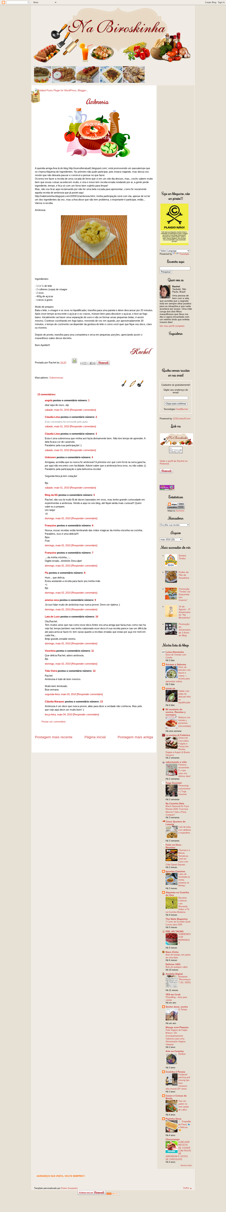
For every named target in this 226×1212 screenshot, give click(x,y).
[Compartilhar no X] (88, 363)
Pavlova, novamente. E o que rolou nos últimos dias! (184, 770)
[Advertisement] (176, 137)
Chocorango (173, 1139)
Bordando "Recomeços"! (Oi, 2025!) (184, 979)
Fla (46, 572)
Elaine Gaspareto (69, 1188)
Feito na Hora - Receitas (174, 846)
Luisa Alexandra (175, 652)
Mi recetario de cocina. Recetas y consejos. (176, 712)
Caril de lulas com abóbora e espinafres (184, 830)
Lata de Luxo (52, 616)
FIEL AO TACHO (174, 931)
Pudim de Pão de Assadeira (184, 575)
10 (96, 616)
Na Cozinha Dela (175, 803)
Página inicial (95, 737)
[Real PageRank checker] (167, 489)
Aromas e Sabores (176, 664)
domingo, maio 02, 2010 (58, 518)
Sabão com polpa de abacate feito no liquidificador (184, 697)
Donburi (182, 1054)
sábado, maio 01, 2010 (57, 409)
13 (101, 701)
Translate (184, 254)
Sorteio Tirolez (182, 557)
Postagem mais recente (53, 737)
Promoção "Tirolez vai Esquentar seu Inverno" (184, 594)
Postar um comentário (54, 721)
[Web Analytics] (112, 1194)
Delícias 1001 (173, 964)
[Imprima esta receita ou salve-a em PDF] (74, 362)
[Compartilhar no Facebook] (91, 363)
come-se (170, 688)
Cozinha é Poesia (175, 1071)
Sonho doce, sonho (177, 1006)
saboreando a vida (176, 762)
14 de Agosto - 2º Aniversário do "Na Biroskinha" (184, 612)
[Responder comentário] (83, 409)
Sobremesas (56, 377)
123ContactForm (181, 418)
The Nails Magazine (177, 919)
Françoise (50, 525)
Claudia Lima (52, 417)
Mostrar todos (186, 1165)
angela (48, 400)
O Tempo (182, 1009)
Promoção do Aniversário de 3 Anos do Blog (184, 630)
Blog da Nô (51, 494)
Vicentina (50, 650)
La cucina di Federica (178, 735)
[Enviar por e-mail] (81, 363)
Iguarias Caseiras (175, 871)
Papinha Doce (173, 1118)
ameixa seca (52, 600)
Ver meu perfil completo (172, 326)
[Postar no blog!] (85, 363)
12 (94, 670)
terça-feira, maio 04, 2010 (59, 714)
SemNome (180, 511)
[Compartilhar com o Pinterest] (94, 363)
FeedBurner (182, 409)
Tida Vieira (51, 670)
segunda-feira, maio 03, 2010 (61, 694)
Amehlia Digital (174, 974)
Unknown (50, 457)
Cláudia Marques (54, 701)
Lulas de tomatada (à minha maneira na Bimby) (184, 880)
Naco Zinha (172, 952)
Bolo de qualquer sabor (177, 967)
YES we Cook (173, 994)
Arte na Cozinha (175, 1051)
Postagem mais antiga (135, 737)
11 (92, 650)
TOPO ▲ (187, 1188)
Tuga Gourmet (174, 783)
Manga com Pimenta (177, 1027)
